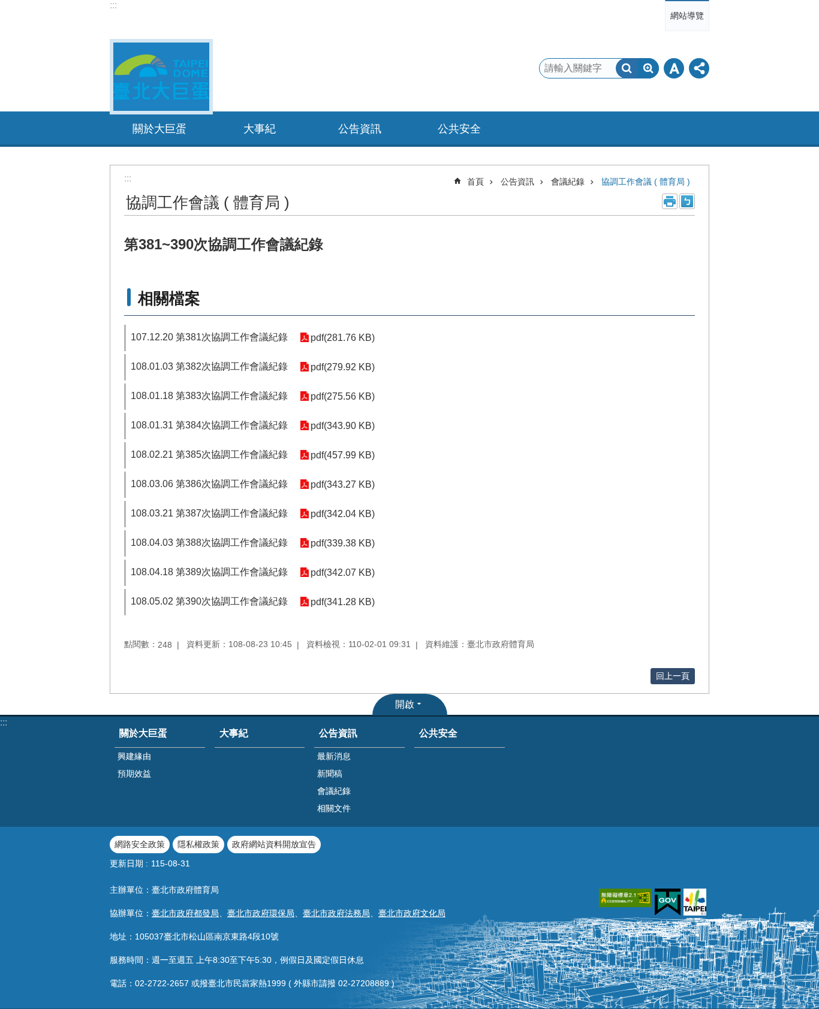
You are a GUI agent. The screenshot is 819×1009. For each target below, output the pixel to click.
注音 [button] (687, 201)
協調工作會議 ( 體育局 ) (645, 181)
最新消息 (334, 756)
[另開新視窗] (625, 898)
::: (113, 5)
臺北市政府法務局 (336, 913)
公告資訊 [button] (359, 129)
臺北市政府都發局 (185, 913)
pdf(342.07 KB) (343, 572)
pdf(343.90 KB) (343, 426)
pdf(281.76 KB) (343, 338)
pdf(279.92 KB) (343, 367)
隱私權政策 (198, 844)
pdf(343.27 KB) (343, 484)
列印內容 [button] (670, 201)
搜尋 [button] (626, 68)
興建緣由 (134, 756)
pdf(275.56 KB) (343, 396)
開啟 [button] (404, 704)
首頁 (475, 181)
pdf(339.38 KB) (343, 543)
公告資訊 (517, 181)
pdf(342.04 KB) (343, 514)
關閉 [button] (674, 68)
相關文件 (334, 808)
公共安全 (459, 129)
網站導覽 (687, 15)
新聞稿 (329, 773)
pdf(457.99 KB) (343, 455)
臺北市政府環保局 (260, 913)
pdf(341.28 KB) (343, 602)
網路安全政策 (140, 844)
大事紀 (259, 129)
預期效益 (134, 773)
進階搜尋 (648, 68)
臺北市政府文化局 (411, 913)
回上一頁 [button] (672, 676)
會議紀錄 (568, 181)
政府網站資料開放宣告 (274, 844)
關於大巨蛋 (143, 733)
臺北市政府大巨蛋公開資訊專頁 (161, 76)
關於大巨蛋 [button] (159, 129)
